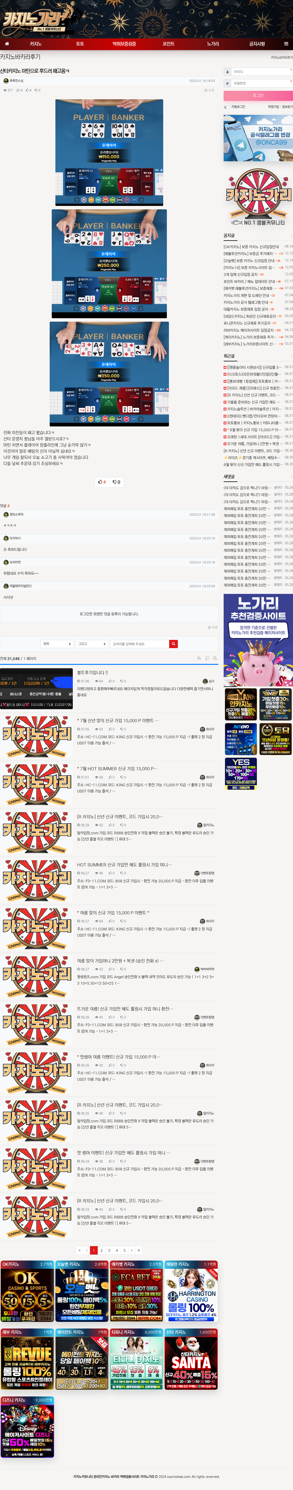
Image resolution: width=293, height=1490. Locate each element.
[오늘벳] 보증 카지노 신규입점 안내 (249, 261)
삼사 (211, 681)
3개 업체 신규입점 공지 (241, 274)
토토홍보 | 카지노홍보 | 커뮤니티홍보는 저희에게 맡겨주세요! (254, 423)
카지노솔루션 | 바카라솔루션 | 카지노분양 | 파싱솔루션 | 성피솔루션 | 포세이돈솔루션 (254, 409)
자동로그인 (238, 107)
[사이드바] (286, 44)
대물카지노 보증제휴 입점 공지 (246, 309)
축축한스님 (16, 81)
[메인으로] (7, 44)
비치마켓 (15, 562)
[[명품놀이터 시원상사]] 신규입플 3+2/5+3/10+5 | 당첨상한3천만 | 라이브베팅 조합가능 (254, 367)
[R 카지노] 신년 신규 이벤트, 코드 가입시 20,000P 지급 (254, 395)
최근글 (229, 356)
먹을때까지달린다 (21, 586)
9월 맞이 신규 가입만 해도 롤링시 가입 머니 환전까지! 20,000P (253, 465)
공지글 (229, 235)
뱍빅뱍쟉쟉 (207, 969)
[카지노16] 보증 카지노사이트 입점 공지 (250, 268)
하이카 (210, 729)
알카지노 (208, 825)
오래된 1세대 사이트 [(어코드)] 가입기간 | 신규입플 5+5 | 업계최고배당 (254, 437)
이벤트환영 (207, 873)
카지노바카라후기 (282, 57)
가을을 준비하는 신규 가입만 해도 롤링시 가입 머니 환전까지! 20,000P (254, 402)
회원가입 (274, 107)
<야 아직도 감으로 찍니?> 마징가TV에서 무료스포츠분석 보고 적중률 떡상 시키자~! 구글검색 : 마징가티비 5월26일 (248, 488)
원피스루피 (16, 514)
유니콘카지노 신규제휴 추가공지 (247, 323)
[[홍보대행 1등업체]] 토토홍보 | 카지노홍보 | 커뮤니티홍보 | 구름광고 (254, 381)
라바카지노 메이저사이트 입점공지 (249, 330)
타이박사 (15, 538)
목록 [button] (210, 90)
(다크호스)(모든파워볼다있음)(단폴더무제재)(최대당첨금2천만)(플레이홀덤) (254, 374)
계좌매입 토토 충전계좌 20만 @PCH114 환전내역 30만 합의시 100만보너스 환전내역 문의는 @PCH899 (248, 509)
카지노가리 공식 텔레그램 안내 (246, 302)
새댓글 (229, 476)
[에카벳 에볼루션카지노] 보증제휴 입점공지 (250, 288)
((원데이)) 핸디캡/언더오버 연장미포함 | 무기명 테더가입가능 (254, 416)
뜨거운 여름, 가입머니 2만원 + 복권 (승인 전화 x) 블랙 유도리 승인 (254, 444)
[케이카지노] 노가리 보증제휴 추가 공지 (250, 337)
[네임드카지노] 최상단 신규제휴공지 (250, 316)
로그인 (258, 95)
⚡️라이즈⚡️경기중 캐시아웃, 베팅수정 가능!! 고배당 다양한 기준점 (253, 458)
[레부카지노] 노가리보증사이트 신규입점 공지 (250, 344)
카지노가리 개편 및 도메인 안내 (246, 296)
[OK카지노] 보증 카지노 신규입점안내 (251, 247)
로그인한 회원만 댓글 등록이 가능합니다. (109, 614)
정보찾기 (287, 107)
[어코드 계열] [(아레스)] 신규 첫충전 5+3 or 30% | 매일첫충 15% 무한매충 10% (254, 388)
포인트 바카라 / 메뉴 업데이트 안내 (249, 282)
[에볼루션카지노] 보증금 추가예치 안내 (250, 254)
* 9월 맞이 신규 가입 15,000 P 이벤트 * (254, 430)
